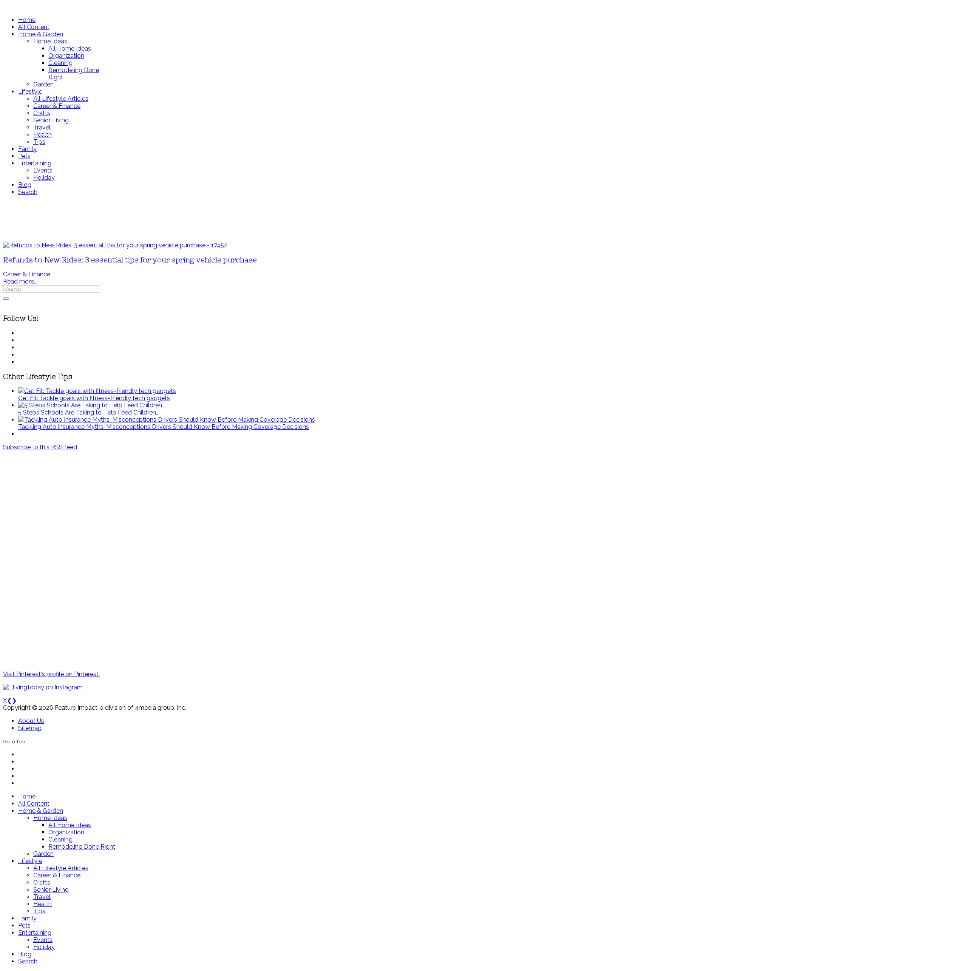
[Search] (6, 298)
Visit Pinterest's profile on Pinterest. (51, 674)
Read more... (20, 281)
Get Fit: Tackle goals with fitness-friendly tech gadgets (94, 398)
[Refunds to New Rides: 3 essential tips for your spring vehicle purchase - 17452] (115, 245)
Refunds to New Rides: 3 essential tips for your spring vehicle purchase (130, 260)
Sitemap (30, 728)
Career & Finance (26, 274)
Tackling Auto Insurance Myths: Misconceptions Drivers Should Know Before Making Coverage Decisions (163, 426)
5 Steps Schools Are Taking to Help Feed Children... (88, 412)
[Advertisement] (224, 219)
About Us (31, 720)
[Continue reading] (97, 391)
